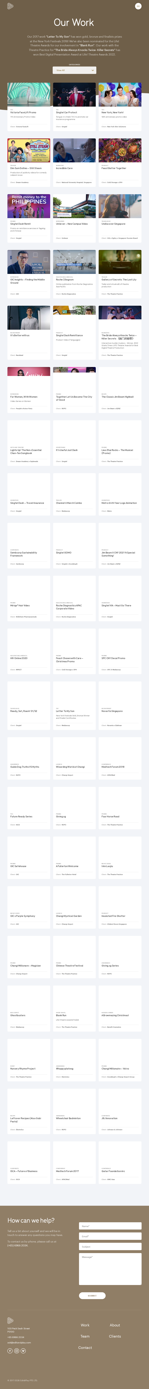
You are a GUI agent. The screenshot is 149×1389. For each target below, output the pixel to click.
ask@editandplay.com (19, 1342)
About (115, 1324)
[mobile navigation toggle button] (138, 6)
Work (85, 1324)
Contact (85, 1347)
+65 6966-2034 (15, 1337)
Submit (92, 1295)
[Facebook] (10, 1350)
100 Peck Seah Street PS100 (18, 1329)
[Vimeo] (23, 1350)
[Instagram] (16, 1350)
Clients (115, 1335)
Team (84, 1335)
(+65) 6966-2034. (17, 1245)
